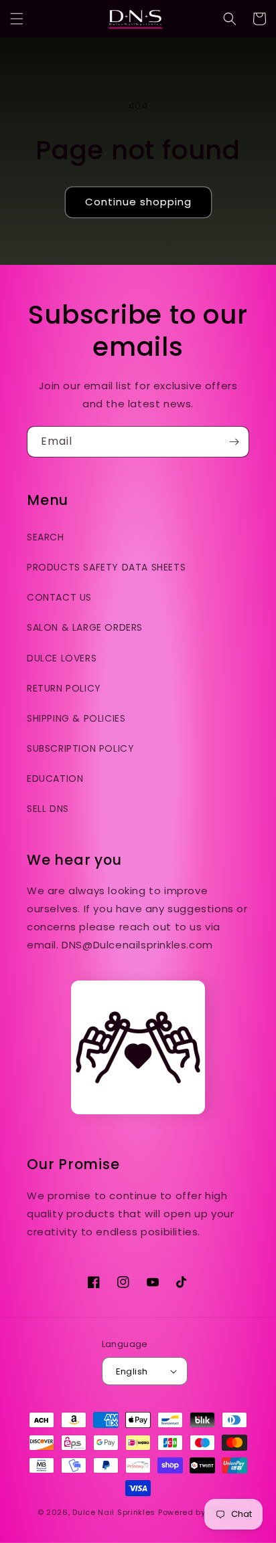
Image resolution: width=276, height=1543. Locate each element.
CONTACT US (59, 597)
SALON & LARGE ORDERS (85, 627)
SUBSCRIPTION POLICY (80, 748)
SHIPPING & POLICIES (76, 718)
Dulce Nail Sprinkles (113, 1512)
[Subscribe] (234, 441)
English (132, 1371)
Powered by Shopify (198, 1512)
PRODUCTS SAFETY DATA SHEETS (106, 567)
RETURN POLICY (64, 688)
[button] (16, 18)
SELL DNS (48, 808)
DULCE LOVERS (61, 658)
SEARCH (45, 537)
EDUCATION (55, 778)
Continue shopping (138, 202)
